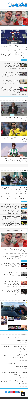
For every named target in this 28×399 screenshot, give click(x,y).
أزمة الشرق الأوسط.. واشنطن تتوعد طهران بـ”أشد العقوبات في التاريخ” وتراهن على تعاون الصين (10, 90)
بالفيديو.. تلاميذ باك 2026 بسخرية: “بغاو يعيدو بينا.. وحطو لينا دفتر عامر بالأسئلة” (10, 206)
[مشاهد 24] (17, 5)
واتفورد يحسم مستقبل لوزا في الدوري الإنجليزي (15, 138)
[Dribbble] (11, 392)
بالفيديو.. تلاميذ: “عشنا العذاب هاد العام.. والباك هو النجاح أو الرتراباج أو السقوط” (11, 212)
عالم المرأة (15, 230)
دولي (26, 28)
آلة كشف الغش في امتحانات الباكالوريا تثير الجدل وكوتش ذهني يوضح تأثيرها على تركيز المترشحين (14, 189)
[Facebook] (19, 392)
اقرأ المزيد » (24, 59)
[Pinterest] (14, 392)
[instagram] (6, 392)
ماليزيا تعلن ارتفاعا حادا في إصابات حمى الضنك (11, 80)
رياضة (26, 100)
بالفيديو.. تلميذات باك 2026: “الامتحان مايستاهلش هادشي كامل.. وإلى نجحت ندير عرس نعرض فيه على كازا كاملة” (11, 224)
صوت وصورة (25, 300)
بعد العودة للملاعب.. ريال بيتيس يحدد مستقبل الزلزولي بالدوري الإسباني (16, 159)
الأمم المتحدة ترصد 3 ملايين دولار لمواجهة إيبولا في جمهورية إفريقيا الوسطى (11, 65)
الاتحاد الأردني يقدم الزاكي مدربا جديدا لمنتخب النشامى (15, 117)
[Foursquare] (9, 392)
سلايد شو (10, 50)
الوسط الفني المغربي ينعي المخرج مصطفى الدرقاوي (12, 273)
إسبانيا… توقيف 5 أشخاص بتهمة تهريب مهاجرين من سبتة (10, 73)
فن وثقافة (23, 230)
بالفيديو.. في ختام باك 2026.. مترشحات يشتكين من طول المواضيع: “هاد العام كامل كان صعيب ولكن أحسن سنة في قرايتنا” (14, 219)
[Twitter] (16, 392)
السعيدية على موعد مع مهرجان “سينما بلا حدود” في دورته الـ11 (10, 264)
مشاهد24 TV (25, 170)
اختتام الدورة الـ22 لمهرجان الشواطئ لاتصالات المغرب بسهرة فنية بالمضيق (11, 283)
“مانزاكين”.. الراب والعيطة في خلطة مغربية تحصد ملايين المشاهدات (11, 291)
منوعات (8, 230)
